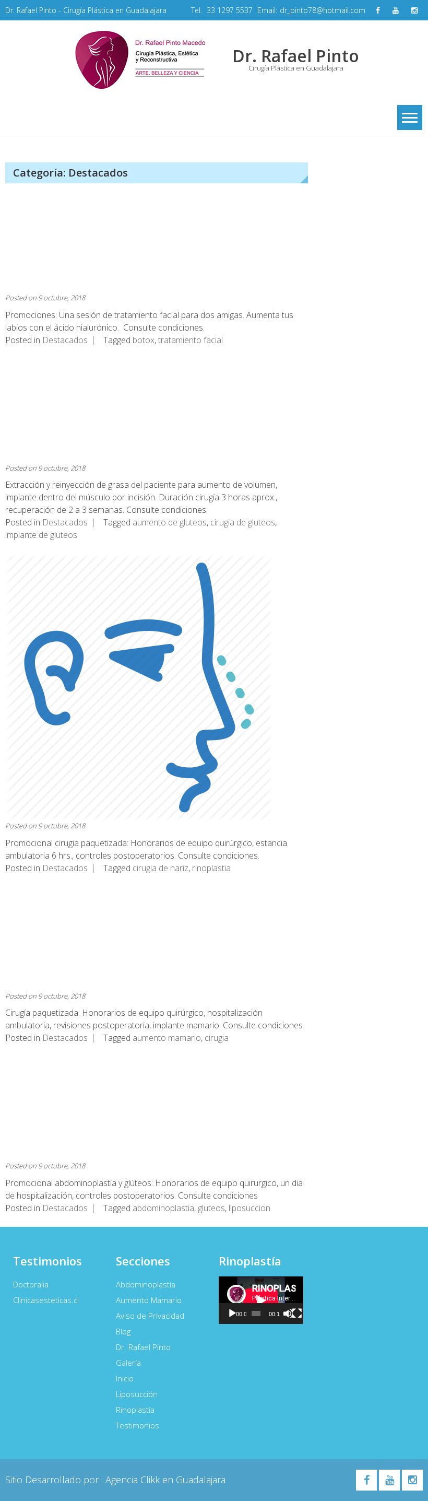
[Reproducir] (232, 1313)
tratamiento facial (190, 340)
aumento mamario (167, 1037)
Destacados (65, 340)
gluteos (211, 1208)
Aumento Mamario (149, 1300)
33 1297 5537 (230, 10)
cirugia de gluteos (242, 522)
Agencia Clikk (133, 1479)
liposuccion (249, 1208)
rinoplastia (211, 868)
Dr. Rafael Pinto (143, 1347)
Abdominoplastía (145, 1284)
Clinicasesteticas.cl (46, 1300)
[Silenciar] (288, 1313)
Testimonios (137, 1425)
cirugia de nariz (160, 868)
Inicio (125, 1378)
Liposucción (137, 1394)
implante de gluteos (41, 535)
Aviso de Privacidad (150, 1315)
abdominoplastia (163, 1208)
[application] (261, 1300)
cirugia (217, 1037)
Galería (128, 1362)
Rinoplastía (135, 1409)
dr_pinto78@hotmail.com (322, 10)
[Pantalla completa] (297, 1313)
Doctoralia (31, 1284)
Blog (123, 1331)
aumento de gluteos (170, 522)
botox (143, 340)
